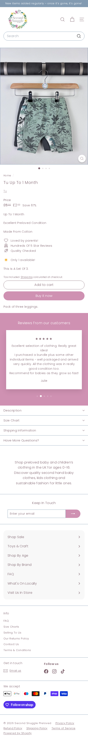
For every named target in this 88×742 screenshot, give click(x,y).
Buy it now (44, 295)
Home (7, 175)
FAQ (6, 621)
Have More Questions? (21, 440)
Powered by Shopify (17, 733)
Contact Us (11, 644)
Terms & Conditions (17, 650)
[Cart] (72, 19)
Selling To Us (12, 633)
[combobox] (44, 36)
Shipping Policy (36, 728)
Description (12, 410)
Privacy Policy (64, 723)
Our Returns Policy (16, 638)
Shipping (27, 277)
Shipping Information (19, 430)
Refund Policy (12, 728)
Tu (5, 191)
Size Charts (11, 627)
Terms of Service (64, 728)
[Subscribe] (73, 514)
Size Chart (11, 420)
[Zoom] (82, 158)
